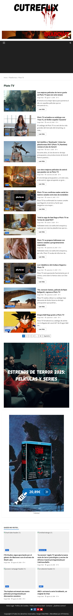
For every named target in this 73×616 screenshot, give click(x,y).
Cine (7, 109)
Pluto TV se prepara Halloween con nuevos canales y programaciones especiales (20, 248)
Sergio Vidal (40, 97)
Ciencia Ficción (10, 306)
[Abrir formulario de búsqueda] (70, 43)
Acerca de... (42, 550)
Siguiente (47, 336)
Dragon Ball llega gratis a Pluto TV (20, 322)
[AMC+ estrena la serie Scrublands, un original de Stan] (53, 578)
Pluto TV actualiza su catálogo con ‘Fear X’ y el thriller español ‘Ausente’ (20, 125)
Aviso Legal (10, 606)
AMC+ (41, 586)
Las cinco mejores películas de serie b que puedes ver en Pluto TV (20, 176)
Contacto (49, 606)
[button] (4, 43)
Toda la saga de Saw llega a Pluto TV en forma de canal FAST (20, 224)
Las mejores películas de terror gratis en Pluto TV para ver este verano (20, 100)
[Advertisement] (36, 59)
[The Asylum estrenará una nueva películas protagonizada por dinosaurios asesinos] (20, 578)
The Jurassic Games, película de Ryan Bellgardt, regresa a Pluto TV (20, 298)
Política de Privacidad (37, 606)
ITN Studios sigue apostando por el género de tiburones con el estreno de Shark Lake (19, 557)
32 (40, 336)
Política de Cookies (22, 606)
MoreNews (54, 614)
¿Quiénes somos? (59, 606)
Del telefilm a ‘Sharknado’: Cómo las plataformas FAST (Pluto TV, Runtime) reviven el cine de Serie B (20, 151)
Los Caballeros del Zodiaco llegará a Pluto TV (20, 273)
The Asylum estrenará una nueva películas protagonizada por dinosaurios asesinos (16, 593)
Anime (8, 281)
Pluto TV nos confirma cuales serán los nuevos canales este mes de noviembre (20, 200)
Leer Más (42, 109)
